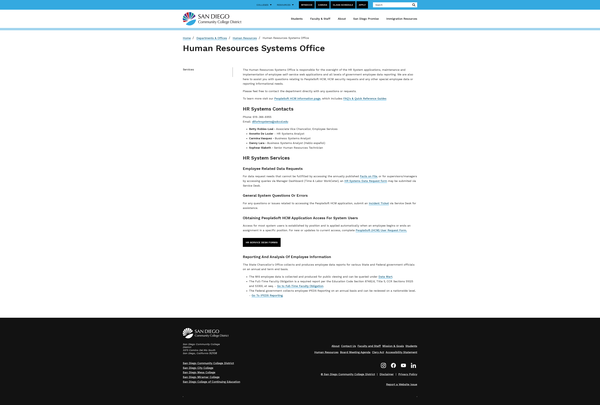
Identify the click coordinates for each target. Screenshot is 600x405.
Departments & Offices (211, 38)
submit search (413, 4)
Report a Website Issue (401, 384)
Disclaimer (387, 374)
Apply (362, 5)
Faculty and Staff (369, 346)
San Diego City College (198, 367)
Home (187, 38)
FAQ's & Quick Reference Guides (364, 98)
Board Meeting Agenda (355, 352)
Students (297, 18)
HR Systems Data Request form (365, 181)
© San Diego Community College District (348, 374)
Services (188, 69)
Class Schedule (343, 5)
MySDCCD (306, 5)
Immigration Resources (401, 18)
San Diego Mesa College (199, 372)
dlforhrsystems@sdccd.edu (270, 121)
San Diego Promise (366, 18)
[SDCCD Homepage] (212, 18)
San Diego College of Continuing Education (211, 381)
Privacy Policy (407, 374)
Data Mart (385, 276)
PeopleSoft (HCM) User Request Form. (381, 230)
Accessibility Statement (401, 352)
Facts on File (368, 176)
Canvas (322, 5)
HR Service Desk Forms (262, 242)
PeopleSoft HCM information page (297, 98)
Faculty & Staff (320, 18)
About (342, 18)
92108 (213, 353)
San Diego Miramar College (201, 377)
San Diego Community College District (208, 363)
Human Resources (245, 38)
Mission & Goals (393, 346)
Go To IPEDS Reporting (267, 295)
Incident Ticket (379, 203)
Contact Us (348, 346)
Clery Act (378, 352)
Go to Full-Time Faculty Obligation (300, 286)
